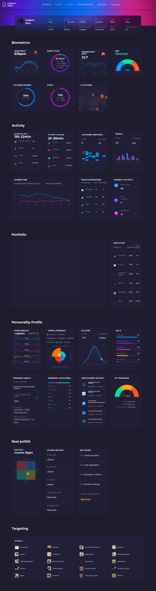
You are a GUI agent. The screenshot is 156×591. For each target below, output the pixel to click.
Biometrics (46, 5)
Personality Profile (85, 5)
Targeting (115, 5)
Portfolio (69, 5)
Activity (58, 5)
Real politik (102, 5)
